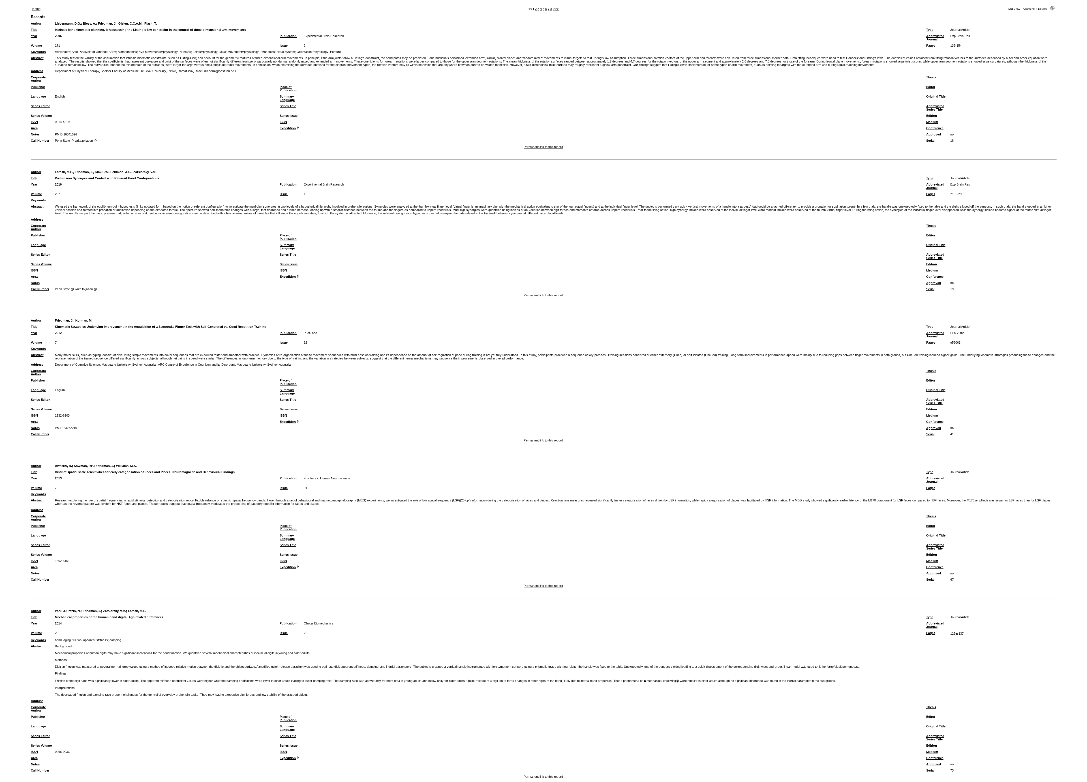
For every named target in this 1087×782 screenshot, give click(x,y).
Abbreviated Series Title (935, 107)
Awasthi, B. (63, 466)
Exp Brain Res (960, 36)
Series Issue (289, 115)
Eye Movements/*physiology (158, 51)
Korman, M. (83, 320)
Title (34, 29)
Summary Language (287, 98)
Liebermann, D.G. (68, 23)
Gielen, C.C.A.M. (130, 23)
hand (58, 640)
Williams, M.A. (126, 466)
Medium (932, 122)
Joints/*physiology (205, 51)
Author (36, 23)
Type (929, 29)
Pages (930, 45)
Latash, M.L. (137, 611)
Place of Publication (288, 88)
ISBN (283, 122)
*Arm (112, 51)
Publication (288, 36)
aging (67, 640)
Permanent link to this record (543, 146)
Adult (75, 51)
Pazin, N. (74, 611)
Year (34, 36)
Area (34, 128)
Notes (35, 134)
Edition (931, 115)
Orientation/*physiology (312, 51)
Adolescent (62, 51)
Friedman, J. (107, 23)
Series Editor (40, 106)
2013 (58, 478)
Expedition (288, 128)
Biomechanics (127, 51)
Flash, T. (150, 23)
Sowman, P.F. (84, 466)
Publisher (38, 87)
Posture (335, 51)
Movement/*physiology (243, 51)
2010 (58, 184)
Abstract (37, 58)
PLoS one (310, 333)
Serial (930, 140)
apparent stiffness (95, 640)
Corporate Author (38, 79)
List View (1014, 8)
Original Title (935, 96)
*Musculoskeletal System (277, 51)
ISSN (34, 122)
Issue (284, 45)
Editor (930, 87)
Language (38, 96)
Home (36, 8)
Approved (933, 134)
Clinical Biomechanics (318, 623)
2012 (58, 333)
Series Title (288, 106)
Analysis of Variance (94, 51)
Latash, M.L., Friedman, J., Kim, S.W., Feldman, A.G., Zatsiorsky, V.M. (105, 172)
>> (557, 8)
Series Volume (41, 115)
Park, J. (60, 611)
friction (77, 640)
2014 (58, 623)
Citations (1029, 8)
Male (222, 51)
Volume (36, 45)
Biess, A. (89, 23)
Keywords (38, 51)
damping (115, 640)
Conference (934, 128)
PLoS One (957, 333)
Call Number (40, 140)
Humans (185, 51)
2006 (58, 36)
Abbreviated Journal (935, 37)
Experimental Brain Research (324, 36)
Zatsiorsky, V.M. (114, 611)
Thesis (931, 77)
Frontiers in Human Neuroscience (327, 478)
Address (37, 71)
